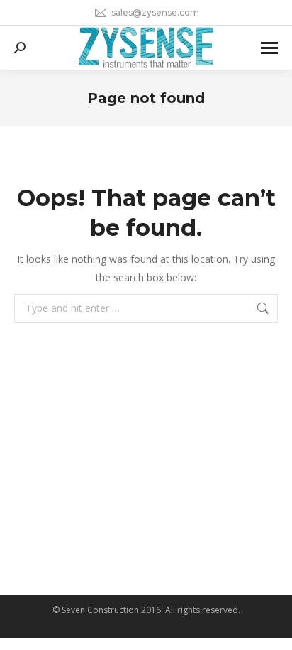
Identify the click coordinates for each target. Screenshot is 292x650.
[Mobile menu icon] (269, 48)
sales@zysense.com (155, 12)
